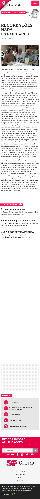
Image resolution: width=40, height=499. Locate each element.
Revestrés (16, 2)
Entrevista (20, 471)
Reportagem (20, 474)
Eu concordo (6, 494)
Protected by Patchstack (21, 494)
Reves (20, 478)
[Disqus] (20, 268)
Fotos (20, 481)
